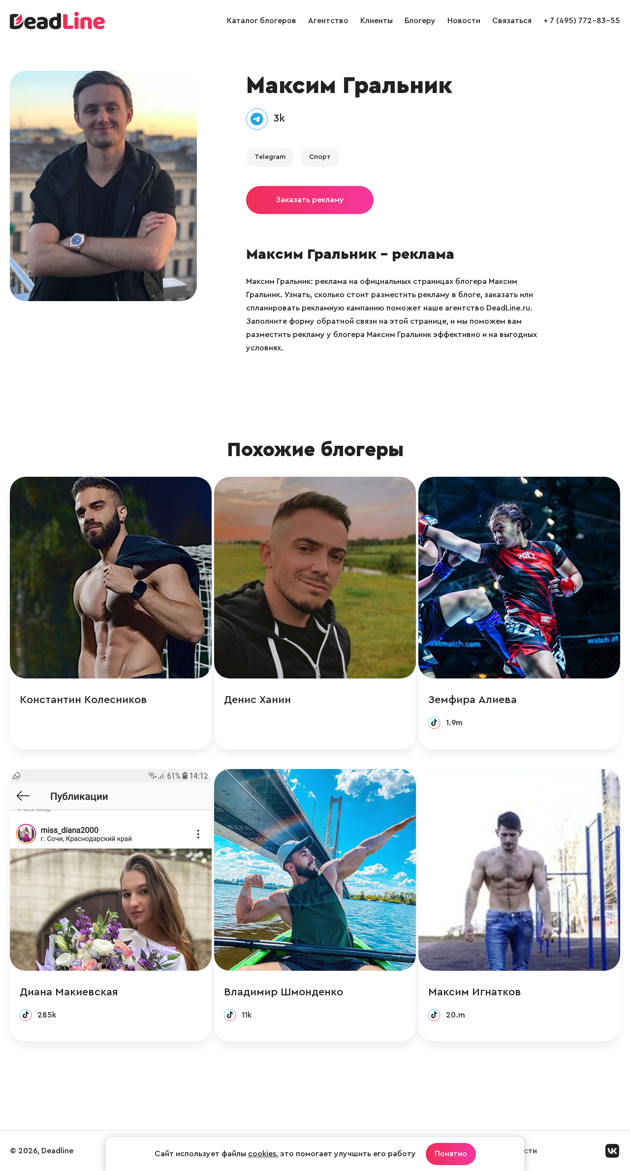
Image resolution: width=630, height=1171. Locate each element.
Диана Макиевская (69, 991)
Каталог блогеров (261, 21)
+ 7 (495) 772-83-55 (581, 21)
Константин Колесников (83, 699)
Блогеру (420, 21)
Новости (463, 21)
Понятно (451, 1154)
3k (279, 118)
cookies (262, 1154)
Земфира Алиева (472, 699)
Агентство (328, 21)
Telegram (269, 157)
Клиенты (376, 21)
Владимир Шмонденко (283, 991)
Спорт (320, 157)
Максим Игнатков (474, 991)
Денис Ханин (257, 699)
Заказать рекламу (310, 200)
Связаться (512, 21)
